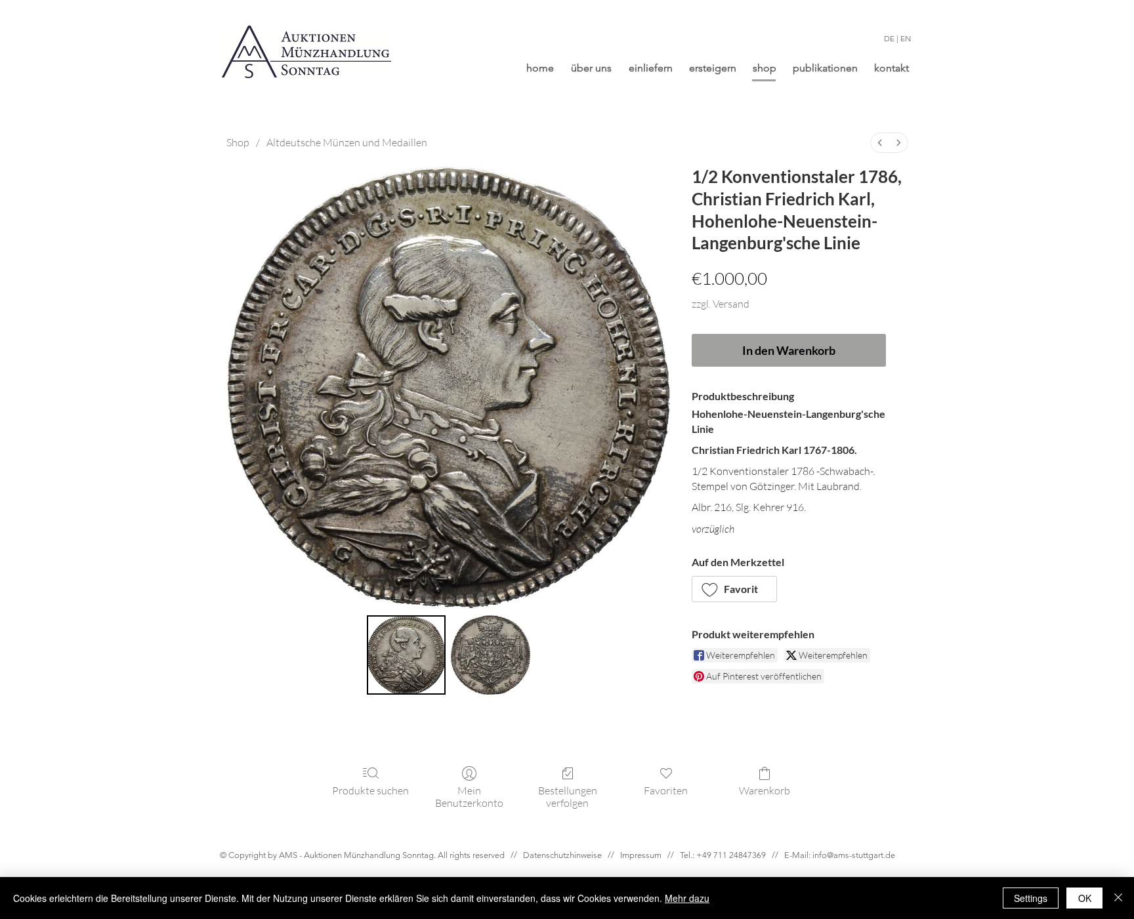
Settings (1030, 898)
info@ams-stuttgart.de (853, 855)
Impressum (641, 855)
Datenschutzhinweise (562, 855)
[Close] (1118, 898)
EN (905, 38)
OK (1084, 898)
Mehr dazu (687, 898)
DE (889, 38)
